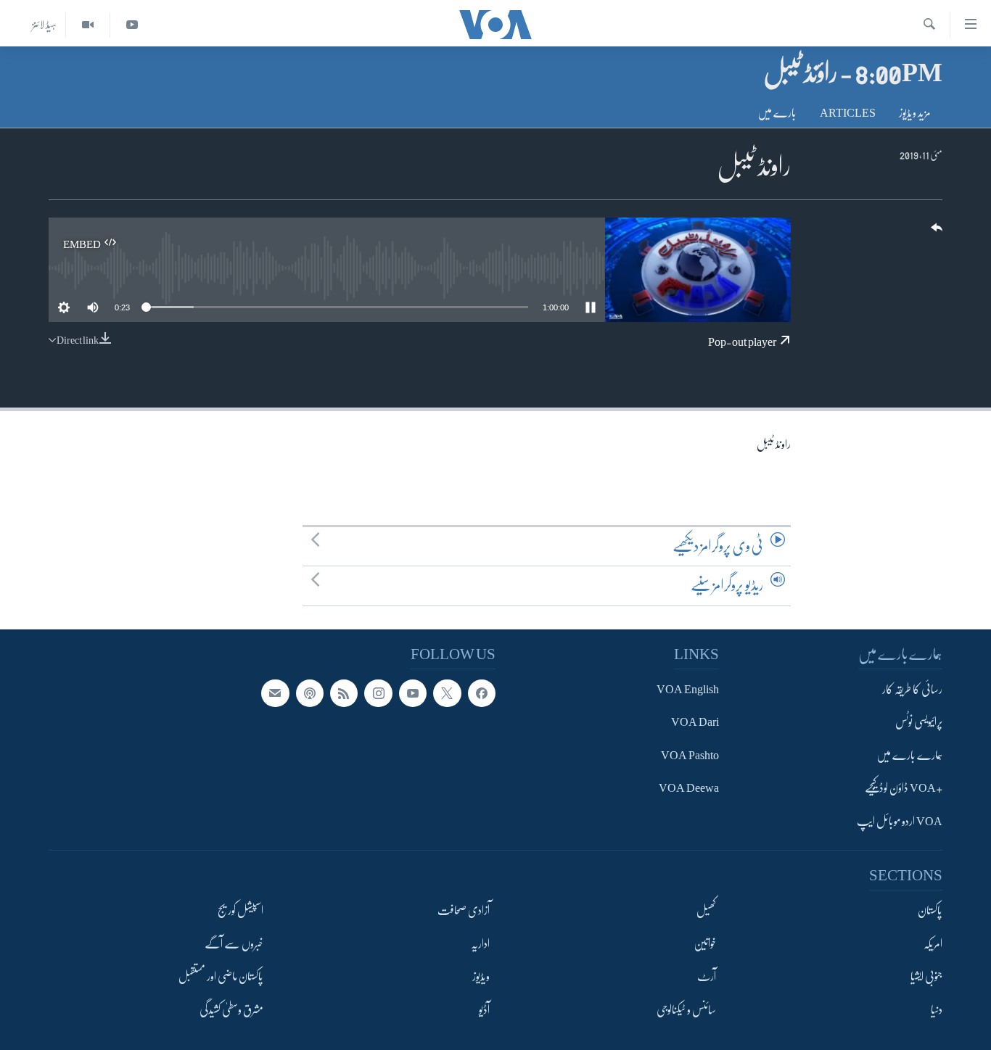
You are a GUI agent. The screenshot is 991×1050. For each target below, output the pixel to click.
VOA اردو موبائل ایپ (899, 822)
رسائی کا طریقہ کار (912, 690)
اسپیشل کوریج (240, 911)
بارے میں (777, 113)
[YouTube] (132, 25)
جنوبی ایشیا (926, 977)
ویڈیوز (481, 977)
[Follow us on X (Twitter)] (447, 693)
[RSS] (344, 693)
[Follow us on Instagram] (378, 693)
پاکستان (930, 911)
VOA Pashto (690, 756)
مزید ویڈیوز (915, 113)
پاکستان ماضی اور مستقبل (220, 977)
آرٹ (706, 977)
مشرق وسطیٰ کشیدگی (231, 1010)
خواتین (705, 944)
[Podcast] (310, 693)
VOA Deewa (689, 789)
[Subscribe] (275, 693)
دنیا (936, 1010)
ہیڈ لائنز (44, 25)
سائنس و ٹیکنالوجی (686, 1010)
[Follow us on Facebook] (481, 693)
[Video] (87, 25)
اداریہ (480, 944)
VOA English (688, 690)
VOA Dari (695, 723)
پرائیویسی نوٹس (918, 723)
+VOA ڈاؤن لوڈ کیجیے (903, 789)
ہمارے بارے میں (909, 756)
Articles (848, 113)
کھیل (706, 911)
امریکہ (933, 944)
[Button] (935, 232)
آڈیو (484, 1010)
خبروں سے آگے (234, 944)
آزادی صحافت (463, 911)
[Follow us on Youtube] (413, 693)
